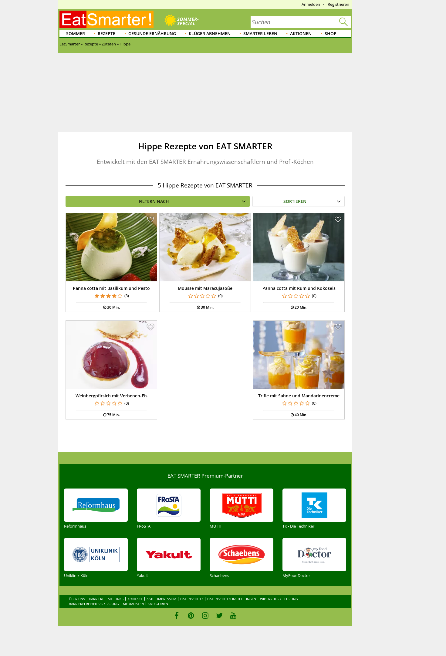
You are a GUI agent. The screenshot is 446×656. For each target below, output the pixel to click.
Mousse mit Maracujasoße (205, 288)
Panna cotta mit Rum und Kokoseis (299, 288)
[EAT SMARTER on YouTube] (233, 615)
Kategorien (158, 603)
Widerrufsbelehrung (279, 599)
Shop (330, 33)
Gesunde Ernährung (152, 33)
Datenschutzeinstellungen (231, 599)
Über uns (77, 599)
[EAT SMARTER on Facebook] (176, 615)
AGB (150, 599)
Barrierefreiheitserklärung (94, 603)
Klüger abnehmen (210, 33)
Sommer (75, 33)
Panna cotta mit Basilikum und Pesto (111, 288)
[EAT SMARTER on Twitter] (219, 615)
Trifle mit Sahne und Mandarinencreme (299, 396)
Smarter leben (260, 33)
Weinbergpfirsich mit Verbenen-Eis (111, 396)
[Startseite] (106, 19)
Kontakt (135, 599)
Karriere (96, 599)
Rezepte (106, 33)
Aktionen (301, 33)
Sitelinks (115, 599)
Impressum (166, 599)
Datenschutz (191, 599)
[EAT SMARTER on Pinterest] (191, 615)
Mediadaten (133, 603)
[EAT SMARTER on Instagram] (205, 615)
